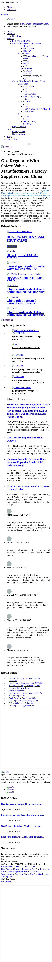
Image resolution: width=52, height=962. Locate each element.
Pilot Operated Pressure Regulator (16, 869)
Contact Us (12, 139)
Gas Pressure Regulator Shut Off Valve (26, 683)
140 (25, 91)
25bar (20, 114)
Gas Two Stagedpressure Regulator (21, 872)
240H (25, 104)
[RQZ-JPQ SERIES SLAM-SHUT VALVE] (19, 231)
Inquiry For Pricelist (10, 861)
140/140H (27, 74)
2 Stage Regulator (16, 695)
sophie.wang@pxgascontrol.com (34, 24)
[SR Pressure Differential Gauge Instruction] (28, 333)
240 (25, 89)
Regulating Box (19, 126)
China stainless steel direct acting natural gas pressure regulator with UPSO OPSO (28, 382)
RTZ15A (27, 51)
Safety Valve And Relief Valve (22, 703)
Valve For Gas (30, 874)
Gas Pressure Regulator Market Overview (21, 826)
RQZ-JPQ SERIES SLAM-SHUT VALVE (26, 238)
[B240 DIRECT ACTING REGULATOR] (21, 387)
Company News (19, 134)
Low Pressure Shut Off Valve (33, 193)
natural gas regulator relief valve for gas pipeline (26, 267)
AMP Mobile (29, 866)
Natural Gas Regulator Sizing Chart (24, 685)
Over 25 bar (23, 119)
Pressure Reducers (17, 690)
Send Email (6, 882)
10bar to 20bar (24, 101)
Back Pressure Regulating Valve (23, 698)
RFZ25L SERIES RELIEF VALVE (25, 279)
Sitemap (17, 866)
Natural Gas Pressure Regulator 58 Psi (25, 693)
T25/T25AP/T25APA (33, 76)
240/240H (27, 71)
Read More (12, 246)
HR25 (26, 63)
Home (9, 31)
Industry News (18, 131)
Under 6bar (23, 84)
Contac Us (11, 9)
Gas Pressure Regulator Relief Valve (17, 871)
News (9, 129)
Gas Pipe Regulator (40, 869)
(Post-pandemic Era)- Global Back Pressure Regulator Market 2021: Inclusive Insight (26, 462)
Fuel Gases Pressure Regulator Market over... (22, 815)
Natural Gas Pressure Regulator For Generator (24, 679)
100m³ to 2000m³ (25, 69)
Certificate (16, 36)
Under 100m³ (24, 46)
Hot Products (7, 866)
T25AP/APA (29, 111)
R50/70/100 (28, 48)
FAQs (9, 136)
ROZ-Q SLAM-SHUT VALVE (22, 256)
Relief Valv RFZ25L (21, 41)
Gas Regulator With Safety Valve (23, 700)
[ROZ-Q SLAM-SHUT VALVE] (11, 251)
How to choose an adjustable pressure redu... (22, 804)
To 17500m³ (23, 53)
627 (25, 66)
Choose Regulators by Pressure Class (28, 81)
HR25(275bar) (29, 121)
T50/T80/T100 (29, 94)
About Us (11, 7)
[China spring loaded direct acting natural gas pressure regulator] (18, 366)
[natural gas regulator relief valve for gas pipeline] (13, 262)
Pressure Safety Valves (19, 688)
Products (10, 38)
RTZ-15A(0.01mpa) (32, 96)
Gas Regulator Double (11, 195)
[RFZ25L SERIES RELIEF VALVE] (24, 274)
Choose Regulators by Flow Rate (26, 43)
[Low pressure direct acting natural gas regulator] (18, 355)
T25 (25, 99)
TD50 (26, 61)
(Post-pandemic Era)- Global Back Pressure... (22, 837)
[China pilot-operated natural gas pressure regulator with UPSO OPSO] (12, 297)
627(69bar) (28, 124)
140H (25, 106)
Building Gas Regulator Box (21, 705)
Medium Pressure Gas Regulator (35, 195)
